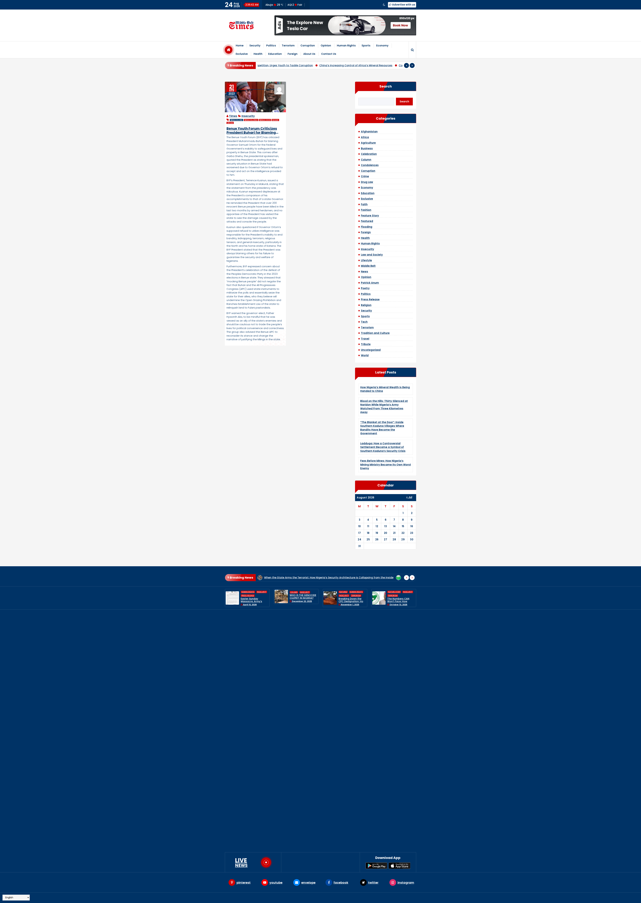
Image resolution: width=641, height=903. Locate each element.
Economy (382, 45)
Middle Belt (368, 266)
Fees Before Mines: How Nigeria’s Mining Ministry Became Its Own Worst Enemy (385, 464)
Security (254, 45)
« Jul (409, 497)
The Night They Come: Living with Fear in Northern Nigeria (352, 598)
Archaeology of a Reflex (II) (281, 577)
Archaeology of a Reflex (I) (325, 577)
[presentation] (406, 65)
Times (233, 116)
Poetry (365, 288)
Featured (367, 221)
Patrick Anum (370, 282)
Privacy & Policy (389, 897)
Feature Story (370, 215)
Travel (365, 338)
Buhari (275, 120)
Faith (364, 204)
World (365, 355)
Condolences (370, 165)
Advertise (369, 897)
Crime (365, 176)
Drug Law (367, 182)
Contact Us (328, 54)
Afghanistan (369, 131)
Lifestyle (366, 260)
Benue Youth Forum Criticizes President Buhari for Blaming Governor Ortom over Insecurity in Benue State (254, 130)
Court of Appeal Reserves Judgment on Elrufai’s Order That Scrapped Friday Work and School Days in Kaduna (332, 65)
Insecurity (248, 116)
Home (240, 45)
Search (385, 86)
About (355, 897)
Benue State (265, 120)
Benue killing (237, 120)
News (364, 271)
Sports (366, 45)
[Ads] (345, 25)
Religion (366, 305)
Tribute (366, 344)
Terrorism (288, 45)
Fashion (366, 210)
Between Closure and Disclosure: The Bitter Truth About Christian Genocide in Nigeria (400, 603)
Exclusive (242, 54)
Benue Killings (251, 120)
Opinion (326, 45)
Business (367, 148)
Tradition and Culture (375, 333)
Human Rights (346, 45)
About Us (309, 54)
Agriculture (368, 142)
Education (275, 54)
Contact (408, 897)
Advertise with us (403, 4)
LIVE (241, 862)
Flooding (366, 227)
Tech (364, 322)
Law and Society (372, 254)
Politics (271, 45)
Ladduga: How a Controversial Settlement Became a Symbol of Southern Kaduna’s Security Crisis (382, 447)
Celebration (369, 154)
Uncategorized (371, 350)
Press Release (370, 299)
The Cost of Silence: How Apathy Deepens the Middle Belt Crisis (392, 577)
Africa (365, 137)
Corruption (307, 45)
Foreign (292, 54)
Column (366, 159)
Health (258, 54)
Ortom (230, 123)
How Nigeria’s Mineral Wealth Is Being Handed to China (343, 630)
